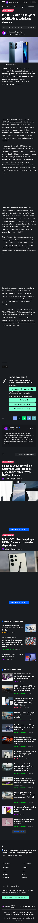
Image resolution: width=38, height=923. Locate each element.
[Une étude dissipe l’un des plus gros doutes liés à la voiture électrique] (7, 715)
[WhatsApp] (34, 906)
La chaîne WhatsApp (21, 404)
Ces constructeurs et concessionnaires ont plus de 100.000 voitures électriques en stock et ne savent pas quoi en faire (12, 642)
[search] (23, 2)
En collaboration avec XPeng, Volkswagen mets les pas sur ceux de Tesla (24, 727)
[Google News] (29, 906)
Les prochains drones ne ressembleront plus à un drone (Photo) (12, 628)
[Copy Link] (18, 27)
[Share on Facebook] (6, 27)
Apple (3, 659)
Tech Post (5, 633)
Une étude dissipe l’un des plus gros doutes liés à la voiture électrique (24, 715)
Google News (21, 400)
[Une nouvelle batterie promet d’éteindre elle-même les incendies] (7, 822)
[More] (21, 27)
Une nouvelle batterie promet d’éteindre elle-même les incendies (24, 821)
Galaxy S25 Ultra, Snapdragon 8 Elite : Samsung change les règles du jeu (18, 542)
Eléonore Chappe (14, 32)
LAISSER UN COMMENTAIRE (26, 454)
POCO (5, 367)
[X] (33, 428)
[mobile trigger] (4, 2)
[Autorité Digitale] (12, 2)
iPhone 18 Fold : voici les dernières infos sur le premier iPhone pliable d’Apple (24, 676)
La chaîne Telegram (21, 409)
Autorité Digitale (7, 7)
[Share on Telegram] (15, 27)
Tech (15, 7)
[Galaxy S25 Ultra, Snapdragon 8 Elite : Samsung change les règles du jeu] (19, 561)
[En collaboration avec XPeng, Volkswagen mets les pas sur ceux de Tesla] (7, 728)
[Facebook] (30, 428)
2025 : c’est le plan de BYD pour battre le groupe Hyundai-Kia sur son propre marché (25, 688)
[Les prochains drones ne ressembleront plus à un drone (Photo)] (30, 628)
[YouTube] (26, 906)
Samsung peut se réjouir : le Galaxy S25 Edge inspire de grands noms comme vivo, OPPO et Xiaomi (17, 470)
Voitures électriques (8, 649)
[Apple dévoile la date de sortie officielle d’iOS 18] (30, 657)
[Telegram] (32, 906)
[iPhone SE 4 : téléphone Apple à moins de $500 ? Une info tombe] (7, 810)
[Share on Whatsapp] (12, 27)
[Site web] (28, 428)
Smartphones (22, 7)
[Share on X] (9, 27)
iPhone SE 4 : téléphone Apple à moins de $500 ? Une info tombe (25, 809)
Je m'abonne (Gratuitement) (21, 389)
